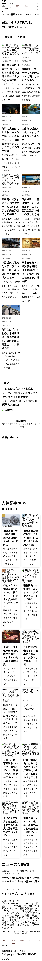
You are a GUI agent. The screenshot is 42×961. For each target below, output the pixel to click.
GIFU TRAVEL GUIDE (7, 6)
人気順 (21, 36)
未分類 (36, 443)
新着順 (8, 36)
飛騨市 (21, 401)
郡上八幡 (10, 401)
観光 (26, 6)
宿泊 (17, 6)
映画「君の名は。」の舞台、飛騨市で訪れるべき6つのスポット (10, 712)
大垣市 (15, 61)
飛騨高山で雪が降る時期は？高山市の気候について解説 (10, 537)
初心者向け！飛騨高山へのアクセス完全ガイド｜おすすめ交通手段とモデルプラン (10, 595)
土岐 (17, 392)
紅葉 (25, 396)
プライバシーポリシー (20, 932)
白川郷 (16, 396)
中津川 (8, 392)
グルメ (7, 643)
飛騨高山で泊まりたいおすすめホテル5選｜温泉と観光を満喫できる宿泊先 (11, 207)
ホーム (5, 14)
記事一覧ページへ (12, 901)
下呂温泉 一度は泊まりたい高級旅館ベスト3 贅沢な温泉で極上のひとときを (31, 207)
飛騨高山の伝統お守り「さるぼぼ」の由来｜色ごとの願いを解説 (30, 537)
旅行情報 (8, 526)
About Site (6, 932)
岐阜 (35, 392)
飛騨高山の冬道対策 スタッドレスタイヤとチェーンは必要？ (30, 592)
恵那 (7, 396)
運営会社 (25, 933)
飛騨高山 (26, 65)
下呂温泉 (26, 195)
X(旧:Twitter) (19, 951)
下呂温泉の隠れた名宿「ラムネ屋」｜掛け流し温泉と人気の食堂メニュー (10, 270)
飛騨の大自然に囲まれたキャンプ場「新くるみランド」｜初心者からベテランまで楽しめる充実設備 (11, 139)
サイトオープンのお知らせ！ (30, 708)
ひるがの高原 (12, 388)
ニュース (28, 701)
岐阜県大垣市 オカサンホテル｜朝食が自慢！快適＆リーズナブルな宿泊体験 (11, 72)
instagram (7, 951)
